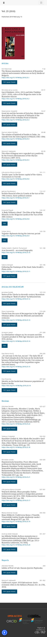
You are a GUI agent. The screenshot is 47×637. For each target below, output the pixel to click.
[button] (4, 632)
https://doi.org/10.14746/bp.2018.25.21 (16, 477)
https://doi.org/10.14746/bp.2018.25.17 (16, 500)
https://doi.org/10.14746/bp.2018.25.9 (15, 236)
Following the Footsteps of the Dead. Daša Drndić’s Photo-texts (22, 268)
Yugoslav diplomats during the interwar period (21, 233)
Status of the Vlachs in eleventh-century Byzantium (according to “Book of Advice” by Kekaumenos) (23, 295)
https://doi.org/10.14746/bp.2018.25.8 (15, 219)
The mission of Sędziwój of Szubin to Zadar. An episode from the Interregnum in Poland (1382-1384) (23, 135)
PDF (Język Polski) (9, 82)
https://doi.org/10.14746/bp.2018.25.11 (16, 271)
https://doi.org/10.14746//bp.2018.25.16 (16, 386)
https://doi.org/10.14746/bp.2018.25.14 (16, 341)
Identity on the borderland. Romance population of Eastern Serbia (23, 382)
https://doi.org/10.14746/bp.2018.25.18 (16, 447)
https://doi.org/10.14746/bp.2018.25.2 (15, 99)
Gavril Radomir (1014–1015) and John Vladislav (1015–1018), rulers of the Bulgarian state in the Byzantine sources (21, 94)
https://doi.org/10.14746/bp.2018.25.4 (15, 139)
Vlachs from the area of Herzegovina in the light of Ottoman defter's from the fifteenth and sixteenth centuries (23, 315)
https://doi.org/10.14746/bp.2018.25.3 (15, 120)
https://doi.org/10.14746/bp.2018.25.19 (16, 521)
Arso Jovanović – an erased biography (17, 250)
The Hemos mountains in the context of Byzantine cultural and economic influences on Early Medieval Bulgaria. (23, 73)
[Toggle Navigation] (41, 3)
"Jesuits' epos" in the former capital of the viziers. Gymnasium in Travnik (22, 175)
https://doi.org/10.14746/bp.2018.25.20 (16, 545)
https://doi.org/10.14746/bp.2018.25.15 (16, 367)
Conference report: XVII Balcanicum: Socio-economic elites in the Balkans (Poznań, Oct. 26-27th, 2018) (23, 584)
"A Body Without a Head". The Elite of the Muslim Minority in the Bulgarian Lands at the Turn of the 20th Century (22, 214)
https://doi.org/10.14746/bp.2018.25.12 (16, 299)
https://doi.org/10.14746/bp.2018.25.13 (16, 320)
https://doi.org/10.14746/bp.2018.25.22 (16, 424)
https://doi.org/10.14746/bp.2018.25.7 (15, 198)
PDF (4, 224)
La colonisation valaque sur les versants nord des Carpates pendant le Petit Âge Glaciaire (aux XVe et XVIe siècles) (23, 336)
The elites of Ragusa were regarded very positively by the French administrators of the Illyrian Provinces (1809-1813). (22, 155)
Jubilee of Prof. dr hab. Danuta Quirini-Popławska (22, 568)
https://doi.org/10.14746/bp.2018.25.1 (15, 78)
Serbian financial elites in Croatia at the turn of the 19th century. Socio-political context (23, 194)
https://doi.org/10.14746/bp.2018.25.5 (15, 160)
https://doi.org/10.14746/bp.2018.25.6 (15, 179)
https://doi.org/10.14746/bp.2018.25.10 (16, 252)
